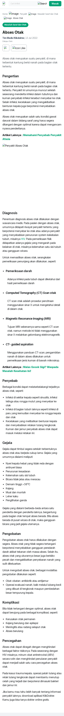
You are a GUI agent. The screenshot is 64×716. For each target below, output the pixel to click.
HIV (23, 239)
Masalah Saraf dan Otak (48, 14)
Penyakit (23, 14)
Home (5, 14)
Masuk (55, 3)
